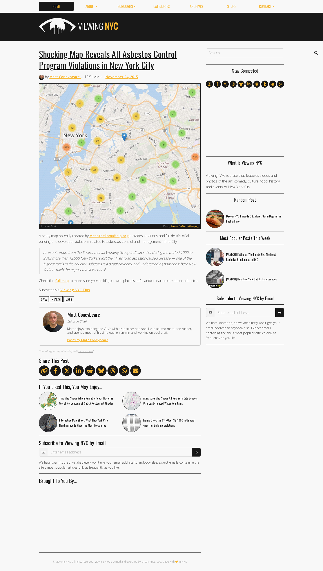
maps (68, 299)
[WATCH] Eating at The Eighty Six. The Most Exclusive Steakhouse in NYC (251, 257)
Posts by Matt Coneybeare (87, 340)
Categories (161, 6)
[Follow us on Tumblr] (264, 84)
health (56, 299)
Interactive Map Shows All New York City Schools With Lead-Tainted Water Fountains (170, 400)
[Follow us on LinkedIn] (248, 84)
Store (231, 6)
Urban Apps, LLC (151, 562)
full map (62, 280)
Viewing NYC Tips (75, 289)
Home (56, 6)
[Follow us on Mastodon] (256, 84)
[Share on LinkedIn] (78, 371)
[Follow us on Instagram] (209, 84)
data (44, 299)
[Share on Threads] (112, 371)
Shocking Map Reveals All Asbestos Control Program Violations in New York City (108, 59)
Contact (265, 6)
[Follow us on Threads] (233, 84)
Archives (196, 6)
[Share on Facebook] (55, 371)
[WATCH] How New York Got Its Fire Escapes (251, 279)
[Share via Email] (135, 371)
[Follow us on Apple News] (272, 84)
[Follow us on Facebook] (217, 84)
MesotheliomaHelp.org (185, 226)
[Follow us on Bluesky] (241, 84)
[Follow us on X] (225, 84)
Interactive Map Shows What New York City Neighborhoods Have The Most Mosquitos (83, 422)
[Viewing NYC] (78, 26)
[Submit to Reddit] (90, 371)
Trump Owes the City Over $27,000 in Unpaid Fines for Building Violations (168, 422)
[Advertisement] (204, 26)
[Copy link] (44, 370)
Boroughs (125, 6)
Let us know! (85, 351)
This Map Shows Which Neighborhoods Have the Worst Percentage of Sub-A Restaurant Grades (86, 400)
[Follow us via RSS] (280, 84)
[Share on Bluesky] (101, 371)
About (90, 6)
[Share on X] (67, 371)
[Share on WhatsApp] (124, 371)
